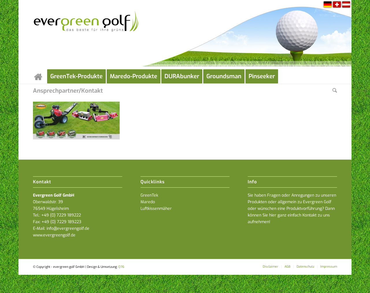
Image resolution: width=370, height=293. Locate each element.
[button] (357, 280)
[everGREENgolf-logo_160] (86, 34)
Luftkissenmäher (156, 208)
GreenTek (149, 195)
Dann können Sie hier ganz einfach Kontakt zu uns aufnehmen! (291, 215)
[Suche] (334, 91)
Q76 (121, 267)
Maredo (147, 202)
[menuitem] (40, 76)
